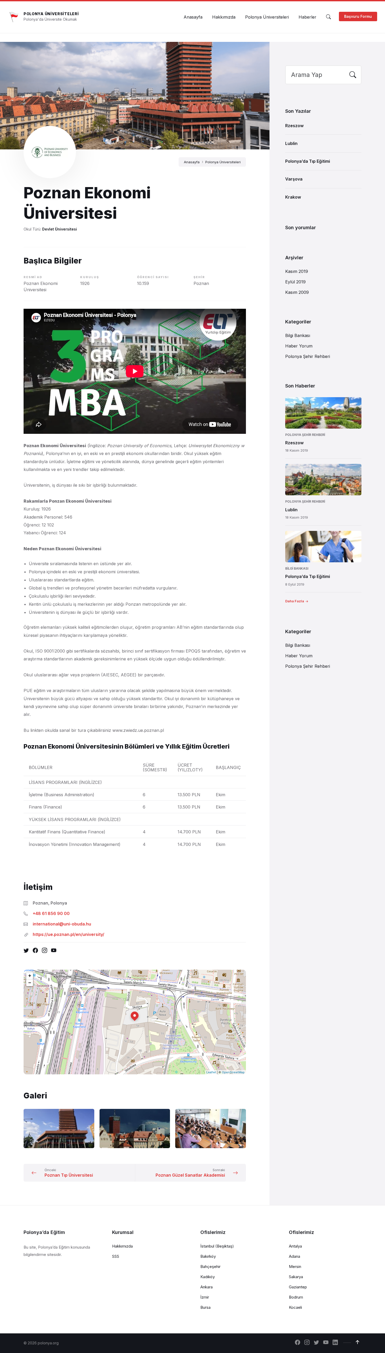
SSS (115, 1256)
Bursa (205, 1307)
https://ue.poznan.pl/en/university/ (68, 934)
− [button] (29, 982)
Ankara (206, 1286)
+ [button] (29, 975)
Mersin (295, 1266)
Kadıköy (207, 1276)
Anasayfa (192, 162)
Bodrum (296, 1297)
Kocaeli (295, 1307)
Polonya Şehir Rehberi (307, 356)
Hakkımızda (122, 1246)
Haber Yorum (298, 346)
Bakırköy (208, 1256)
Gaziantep (298, 1286)
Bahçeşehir (210, 1266)
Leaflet (211, 1072)
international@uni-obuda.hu (62, 924)
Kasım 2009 (297, 292)
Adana (294, 1256)
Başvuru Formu (358, 16)
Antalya (295, 1246)
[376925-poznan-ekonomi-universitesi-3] (210, 1128)
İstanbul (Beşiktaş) (217, 1246)
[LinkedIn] (335, 1343)
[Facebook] (297, 1343)
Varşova (293, 179)
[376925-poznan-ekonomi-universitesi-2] (135, 1128)
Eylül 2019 (295, 281)
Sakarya (296, 1276)
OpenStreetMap (233, 1072)
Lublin (291, 143)
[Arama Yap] (328, 17)
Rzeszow (294, 125)
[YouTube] (325, 1343)
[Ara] (352, 75)
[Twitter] (316, 1343)
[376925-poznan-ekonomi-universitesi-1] (59, 1128)
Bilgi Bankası (297, 335)
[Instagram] (307, 1343)
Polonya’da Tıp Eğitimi (307, 161)
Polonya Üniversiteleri (51, 14)
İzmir (204, 1297)
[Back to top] (357, 1342)
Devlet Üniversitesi (59, 229)
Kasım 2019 (296, 271)
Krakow (293, 197)
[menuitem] (193, 17)
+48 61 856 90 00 (51, 913)
